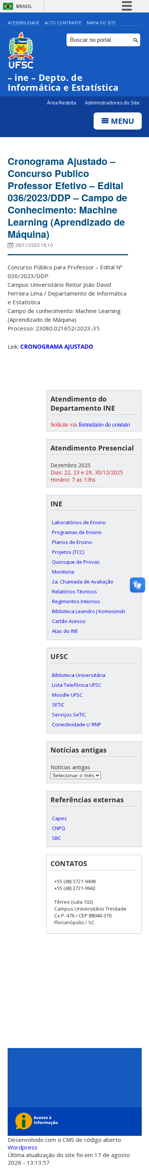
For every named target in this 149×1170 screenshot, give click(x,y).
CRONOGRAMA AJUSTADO (56, 346)
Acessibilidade (23, 22)
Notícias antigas (70, 767)
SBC (56, 838)
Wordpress (22, 1147)
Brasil (24, 6)
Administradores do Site (112, 103)
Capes (59, 818)
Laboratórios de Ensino (79, 522)
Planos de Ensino (72, 542)
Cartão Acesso (69, 621)
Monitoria (63, 571)
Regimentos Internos (76, 601)
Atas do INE (65, 631)
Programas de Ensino (77, 532)
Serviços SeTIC (69, 714)
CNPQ (58, 828)
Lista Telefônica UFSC (76, 684)
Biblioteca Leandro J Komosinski (88, 611)
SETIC (58, 704)
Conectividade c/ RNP (76, 724)
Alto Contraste (63, 22)
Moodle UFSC (67, 694)
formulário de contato (104, 424)
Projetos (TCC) (68, 552)
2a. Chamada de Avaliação (82, 581)
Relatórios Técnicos (74, 591)
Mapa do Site (101, 22)
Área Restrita (62, 103)
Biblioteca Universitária (78, 675)
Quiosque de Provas (76, 561)
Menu (121, 121)
